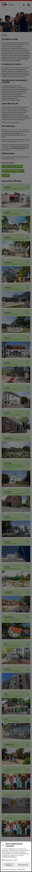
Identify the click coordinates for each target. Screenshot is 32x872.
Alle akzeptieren (23, 865)
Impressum (13, 869)
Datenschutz (5, 869)
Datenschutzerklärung (9, 857)
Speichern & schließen (9, 864)
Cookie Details (21, 869)
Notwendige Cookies (10, 860)
